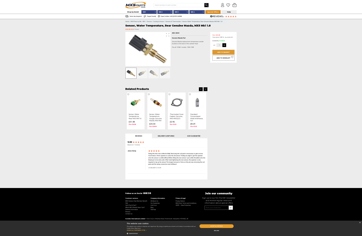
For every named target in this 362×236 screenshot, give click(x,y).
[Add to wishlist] (128, 94)
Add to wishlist (223, 58)
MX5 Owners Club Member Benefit (136, 201)
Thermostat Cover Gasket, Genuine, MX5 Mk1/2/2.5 (177, 116)
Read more (138, 228)
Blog (152, 207)
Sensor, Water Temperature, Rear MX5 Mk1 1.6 (135, 116)
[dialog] (181, 228)
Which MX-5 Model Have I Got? (135, 207)
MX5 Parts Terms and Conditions (186, 203)
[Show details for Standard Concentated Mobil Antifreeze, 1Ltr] (197, 102)
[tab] (138, 136)
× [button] (360, 222)
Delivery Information (131, 209)
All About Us (154, 201)
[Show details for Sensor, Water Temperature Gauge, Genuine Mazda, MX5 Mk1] (156, 102)
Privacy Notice (180, 201)
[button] (234, 5)
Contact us (128, 214)
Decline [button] (216, 230)
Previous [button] (201, 89)
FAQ (126, 203)
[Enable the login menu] (222, 5)
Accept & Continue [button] (216, 226)
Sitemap (153, 209)
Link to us (154, 205)
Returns (127, 212)
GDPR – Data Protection (183, 205)
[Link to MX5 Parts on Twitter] (146, 193)
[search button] (206, 5)
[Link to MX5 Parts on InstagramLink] (150, 193)
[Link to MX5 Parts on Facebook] (144, 193)
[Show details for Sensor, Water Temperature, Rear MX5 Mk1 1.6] (136, 102)
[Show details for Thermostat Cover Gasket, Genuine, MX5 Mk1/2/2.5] (177, 102)
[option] (135, 110)
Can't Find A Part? (130, 205)
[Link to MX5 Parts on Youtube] (148, 193)
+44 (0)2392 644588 (175, 16)
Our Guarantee (155, 203)
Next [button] (205, 89)
